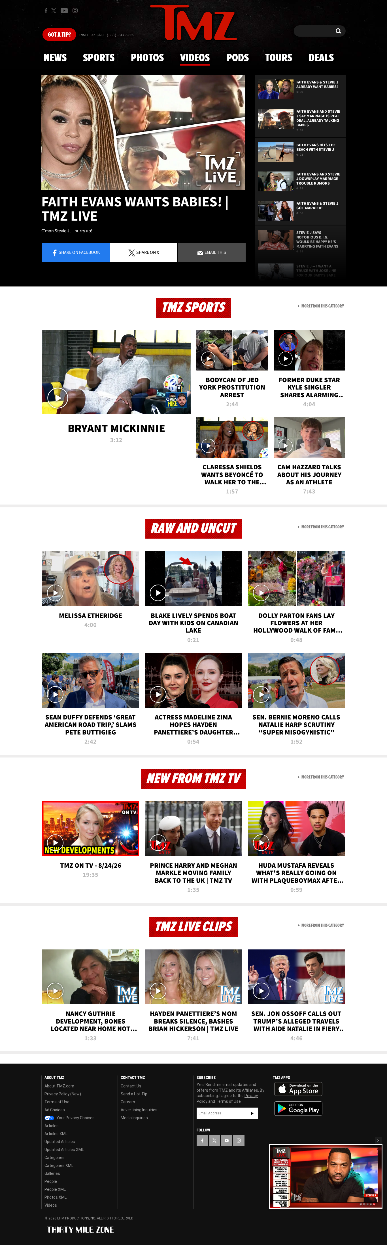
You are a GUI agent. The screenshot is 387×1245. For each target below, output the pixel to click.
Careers (128, 1102)
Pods (237, 58)
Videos (195, 58)
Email (215, 252)
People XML (55, 1189)
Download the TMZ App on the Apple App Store (298, 1089)
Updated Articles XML (64, 1149)
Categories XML (58, 1165)
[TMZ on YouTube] (226, 1140)
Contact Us (131, 1086)
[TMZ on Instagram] (75, 10)
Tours (278, 58)
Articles (51, 1125)
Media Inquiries (134, 1118)
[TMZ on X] (54, 10)
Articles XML (55, 1133)
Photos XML (55, 1197)
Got (59, 35)
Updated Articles (59, 1141)
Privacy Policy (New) (62, 1094)
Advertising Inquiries (139, 1110)
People (50, 1181)
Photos (147, 58)
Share (79, 252)
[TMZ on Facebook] (46, 10)
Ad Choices (54, 1110)
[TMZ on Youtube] (64, 10)
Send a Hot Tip (134, 1094)
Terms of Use (56, 1102)
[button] (378, 1140)
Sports (98, 58)
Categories (54, 1157)
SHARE (147, 252)
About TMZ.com (59, 1086)
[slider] (326, 1207)
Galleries (52, 1173)
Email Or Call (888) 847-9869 (106, 35)
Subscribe (252, 1113)
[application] (143, 132)
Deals (321, 58)
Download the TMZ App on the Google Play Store (298, 1108)
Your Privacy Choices (75, 1118)
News (55, 58)
